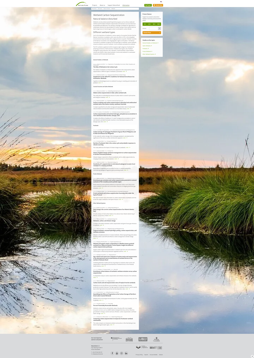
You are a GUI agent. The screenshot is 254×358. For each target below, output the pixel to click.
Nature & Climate (107, 8)
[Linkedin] (126, 353)
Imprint (146, 354)
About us (102, 5)
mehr (123, 71)
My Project (148, 5)
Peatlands (145, 48)
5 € (145, 24)
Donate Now (159, 5)
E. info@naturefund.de (97, 354)
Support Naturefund (114, 5)
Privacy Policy (139, 354)
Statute (161, 354)
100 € (158, 24)
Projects (94, 5)
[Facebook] (112, 353)
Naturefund (94, 8)
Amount (144, 28)
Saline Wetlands (147, 46)
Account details (153, 354)
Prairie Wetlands (147, 51)
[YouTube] (117, 353)
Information (125, 5)
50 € (154, 24)
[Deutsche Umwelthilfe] (156, 341)
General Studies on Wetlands (150, 43)
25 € (149, 24)
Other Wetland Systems (149, 54)
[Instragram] (121, 353)
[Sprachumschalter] (161, 2)
